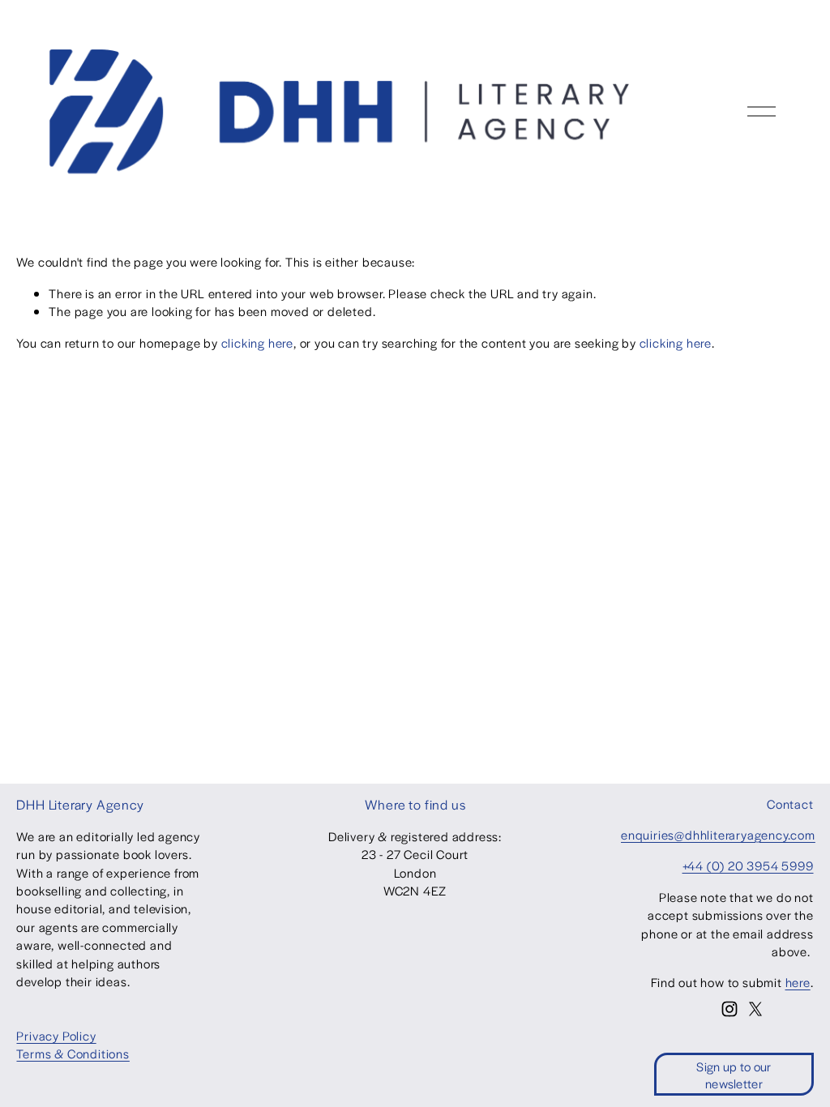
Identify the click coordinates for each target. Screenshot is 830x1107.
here (798, 981)
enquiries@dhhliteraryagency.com (718, 834)
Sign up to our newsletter (733, 1075)
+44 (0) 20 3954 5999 (748, 865)
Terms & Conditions (72, 1053)
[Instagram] (729, 1009)
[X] (755, 1009)
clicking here (257, 342)
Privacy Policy (56, 1035)
